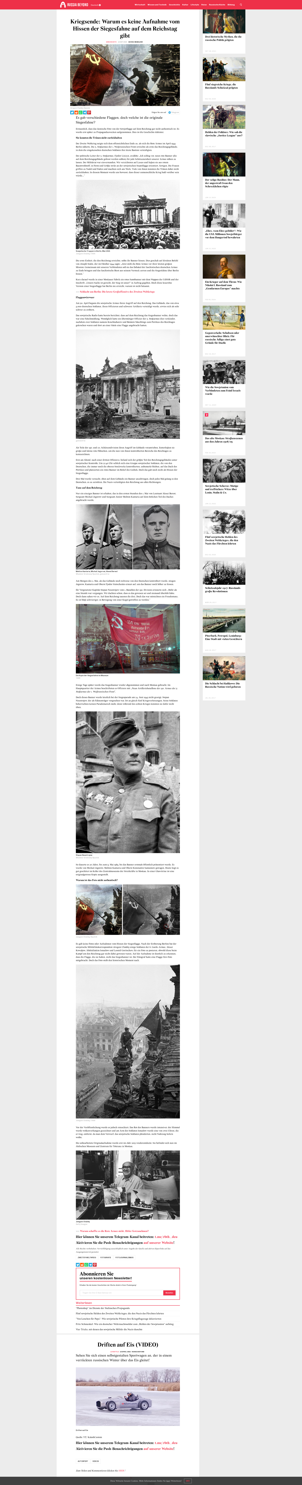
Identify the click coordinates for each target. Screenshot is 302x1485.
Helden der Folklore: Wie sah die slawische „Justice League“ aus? (223, 134)
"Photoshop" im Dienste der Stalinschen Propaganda (103, 1308)
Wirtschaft (140, 5)
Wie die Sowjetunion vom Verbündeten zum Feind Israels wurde (223, 390)
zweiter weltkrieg (87, 1257)
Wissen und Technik (157, 5)
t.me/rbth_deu (166, 1237)
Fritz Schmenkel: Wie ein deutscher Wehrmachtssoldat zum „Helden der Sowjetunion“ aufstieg (125, 1324)
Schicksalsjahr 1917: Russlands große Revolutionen (222, 590)
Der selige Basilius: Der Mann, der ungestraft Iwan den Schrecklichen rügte (222, 183)
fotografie (105, 1257)
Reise (204, 5)
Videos (95, 1461)
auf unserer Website (158, 1243)
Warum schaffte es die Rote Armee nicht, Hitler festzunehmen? (114, 1231)
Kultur (185, 5)
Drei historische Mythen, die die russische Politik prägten (223, 39)
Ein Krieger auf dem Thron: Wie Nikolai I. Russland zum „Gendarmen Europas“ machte (223, 285)
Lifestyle (195, 5)
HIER (121, 1471)
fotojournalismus (124, 1257)
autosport (83, 1461)
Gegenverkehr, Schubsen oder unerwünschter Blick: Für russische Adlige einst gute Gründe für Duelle (222, 338)
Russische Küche (217, 5)
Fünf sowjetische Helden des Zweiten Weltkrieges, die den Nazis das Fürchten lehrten (120, 1313)
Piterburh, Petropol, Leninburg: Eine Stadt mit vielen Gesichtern (223, 638)
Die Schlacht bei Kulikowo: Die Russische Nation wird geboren (223, 685)
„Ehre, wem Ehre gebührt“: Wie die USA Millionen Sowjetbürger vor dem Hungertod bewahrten (223, 234)
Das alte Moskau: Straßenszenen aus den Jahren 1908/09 (224, 440)
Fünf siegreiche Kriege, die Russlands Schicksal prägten (221, 86)
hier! (168, 1481)
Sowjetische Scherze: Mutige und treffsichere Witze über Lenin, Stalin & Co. (221, 489)
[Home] (63, 5)
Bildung (231, 5)
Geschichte (174, 5)
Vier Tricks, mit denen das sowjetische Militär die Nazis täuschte (109, 1329)
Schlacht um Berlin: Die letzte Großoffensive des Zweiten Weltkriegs (117, 292)
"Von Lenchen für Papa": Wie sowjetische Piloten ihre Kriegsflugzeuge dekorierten (118, 1319)
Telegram (175, 112)
